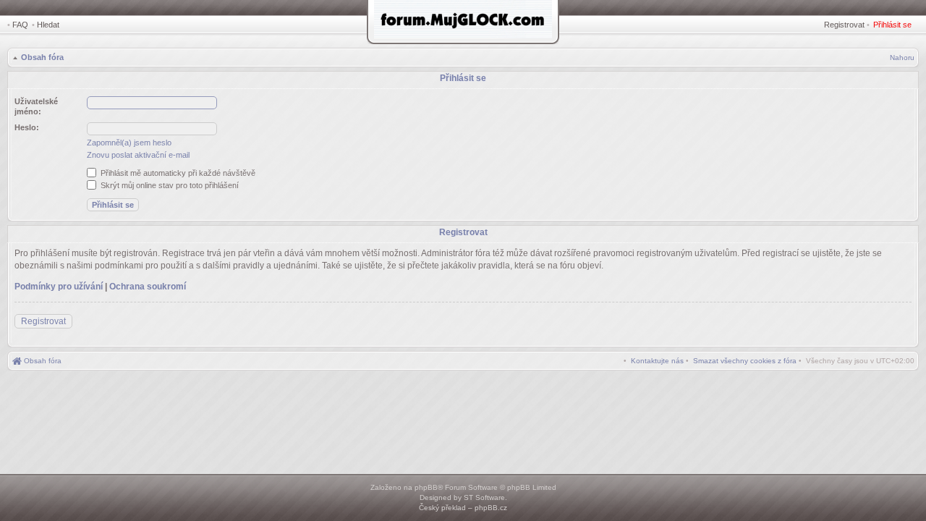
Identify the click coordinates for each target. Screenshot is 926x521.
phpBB (426, 487)
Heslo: (26, 127)
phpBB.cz (491, 508)
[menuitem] (745, 361)
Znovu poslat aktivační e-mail (138, 155)
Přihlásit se (892, 24)
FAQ (20, 24)
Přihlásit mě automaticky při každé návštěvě (176, 173)
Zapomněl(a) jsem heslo (129, 142)
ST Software (484, 497)
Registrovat (844, 24)
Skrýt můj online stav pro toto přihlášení (168, 185)
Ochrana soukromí (147, 286)
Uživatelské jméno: (36, 106)
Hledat (48, 24)
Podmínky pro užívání (58, 286)
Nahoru (902, 58)
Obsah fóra (42, 57)
